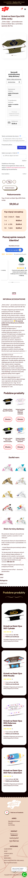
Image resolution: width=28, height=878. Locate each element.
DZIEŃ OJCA (3, 583)
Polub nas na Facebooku (16, 812)
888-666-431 (10, 561)
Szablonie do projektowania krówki (15, 167)
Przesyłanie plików (7, 144)
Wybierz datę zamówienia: (14, 79)
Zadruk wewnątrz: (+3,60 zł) (10, 153)
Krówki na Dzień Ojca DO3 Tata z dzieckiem (13, 771)
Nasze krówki (8, 849)
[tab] (14, 293)
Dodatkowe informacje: (8, 163)
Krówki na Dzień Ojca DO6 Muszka (13, 674)
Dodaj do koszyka (9, 188)
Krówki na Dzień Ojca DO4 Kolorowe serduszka (13, 723)
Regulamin (7, 858)
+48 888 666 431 (14, 835)
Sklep (5, 851)
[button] (25, 9)
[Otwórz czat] (24, 874)
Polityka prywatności (10, 862)
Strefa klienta (8, 853)
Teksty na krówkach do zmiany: (13, 136)
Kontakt (6, 856)
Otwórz (8, 419)
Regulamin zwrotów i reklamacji (14, 860)
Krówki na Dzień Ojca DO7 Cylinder (13, 627)
